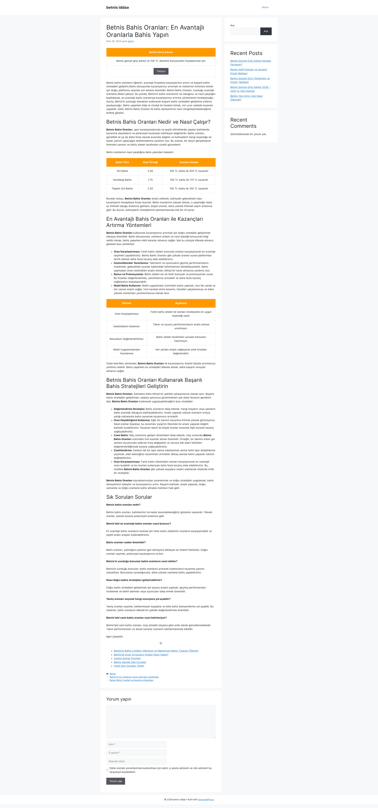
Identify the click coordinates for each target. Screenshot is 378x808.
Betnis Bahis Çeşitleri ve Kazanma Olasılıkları (131, 680)
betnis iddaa (117, 7)
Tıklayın (161, 71)
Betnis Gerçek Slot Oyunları (130, 662)
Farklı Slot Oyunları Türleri (129, 665)
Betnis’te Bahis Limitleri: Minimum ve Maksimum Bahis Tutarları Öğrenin (156, 650)
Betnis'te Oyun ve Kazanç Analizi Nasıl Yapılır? (141, 654)
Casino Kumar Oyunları (127, 658)
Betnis (265, 7)
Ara (232, 25)
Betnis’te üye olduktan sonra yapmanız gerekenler (134, 677)
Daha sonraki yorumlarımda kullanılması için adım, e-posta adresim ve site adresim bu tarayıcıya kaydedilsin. (161, 770)
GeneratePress (206, 799)
